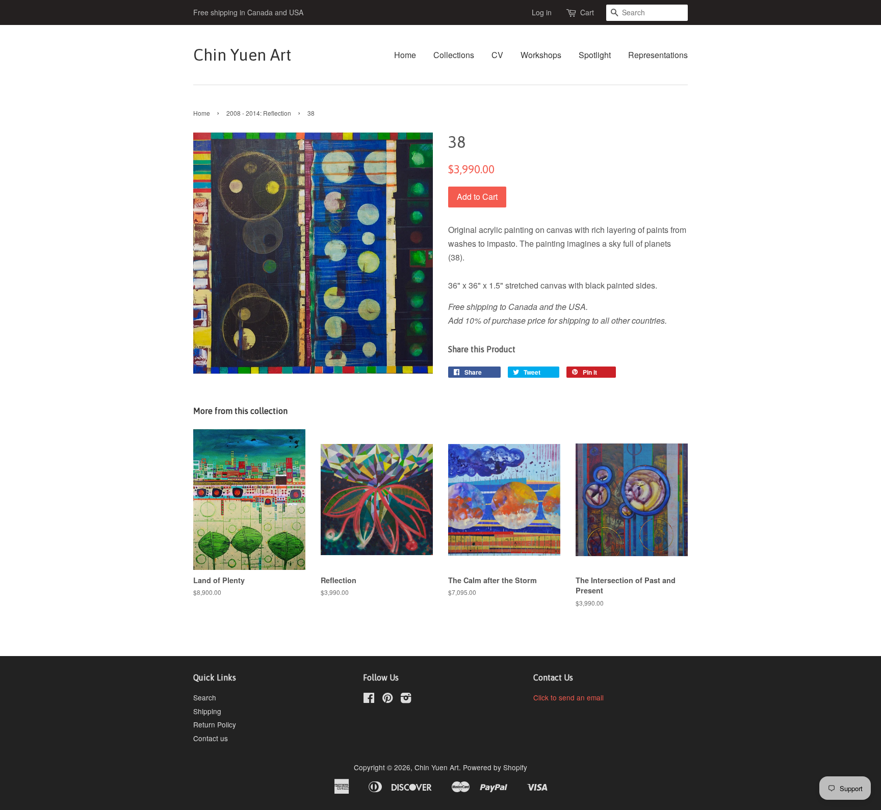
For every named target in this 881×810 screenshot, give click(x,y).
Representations (658, 55)
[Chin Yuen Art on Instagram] (405, 699)
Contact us (210, 738)
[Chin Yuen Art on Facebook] (369, 699)
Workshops (541, 55)
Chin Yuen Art (242, 54)
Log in (542, 12)
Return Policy (214, 724)
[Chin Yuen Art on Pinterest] (387, 699)
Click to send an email (568, 697)
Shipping (207, 711)
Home (405, 55)
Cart (587, 12)
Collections (453, 55)
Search (204, 697)
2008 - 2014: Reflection (258, 113)
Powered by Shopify (495, 767)
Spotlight (595, 55)
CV (497, 55)
